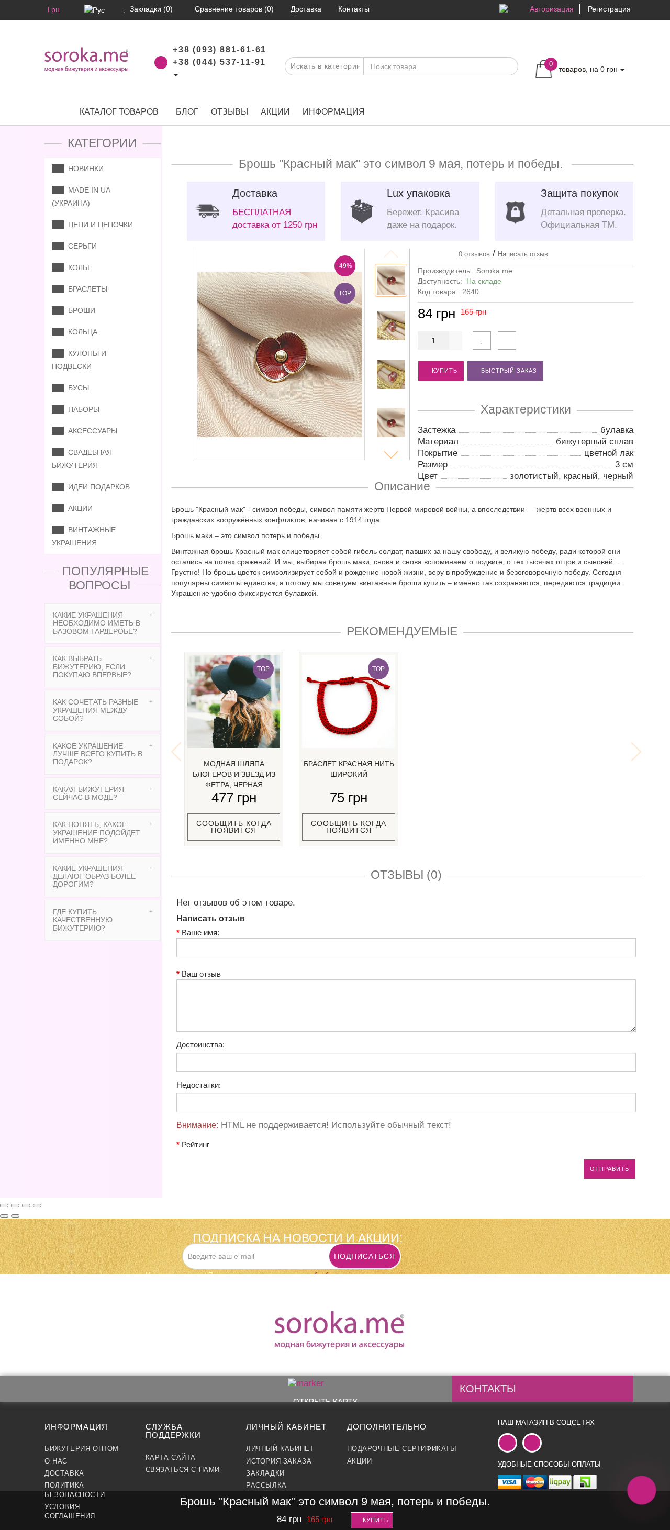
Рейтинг (195, 1144)
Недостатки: (198, 1084)
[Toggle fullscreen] (26, 1205)
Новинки (84, 168)
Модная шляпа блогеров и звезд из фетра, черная (234, 774)
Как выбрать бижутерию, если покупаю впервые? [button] (92, 666)
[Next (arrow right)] (15, 1216)
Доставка (64, 1473)
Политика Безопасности (74, 1490)
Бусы (76, 388)
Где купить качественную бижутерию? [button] (83, 920)
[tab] (102, 623)
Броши (79, 310)
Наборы (81, 409)
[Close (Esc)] (4, 1205)
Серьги (80, 246)
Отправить (609, 1169)
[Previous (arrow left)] (4, 1216)
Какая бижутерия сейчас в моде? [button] (88, 793)
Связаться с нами (183, 1469)
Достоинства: (200, 1044)
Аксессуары (90, 431)
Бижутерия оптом (81, 1449)
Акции (275, 111)
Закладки (265, 1473)
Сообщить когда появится (234, 826)
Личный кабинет (280, 1449)
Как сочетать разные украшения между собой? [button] (95, 710)
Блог (187, 111)
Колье (78, 267)
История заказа (278, 1461)
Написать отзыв (523, 254)
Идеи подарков (97, 487)
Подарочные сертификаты (402, 1449)
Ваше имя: (200, 932)
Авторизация (552, 9)
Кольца (80, 332)
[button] (391, 455)
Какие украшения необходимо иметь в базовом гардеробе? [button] (96, 623)
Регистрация (609, 9)
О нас (56, 1461)
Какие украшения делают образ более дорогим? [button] (94, 876)
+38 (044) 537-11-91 (219, 62)
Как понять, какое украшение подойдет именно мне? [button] (96, 832)
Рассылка (266, 1485)
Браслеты (85, 289)
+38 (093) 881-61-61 (219, 49)
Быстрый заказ (508, 370)
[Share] (15, 1205)
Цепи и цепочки (98, 224)
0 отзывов (472, 254)
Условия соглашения (69, 1511)
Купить (443, 370)
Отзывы (229, 111)
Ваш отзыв (201, 973)
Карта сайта (171, 1457)
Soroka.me (494, 270)
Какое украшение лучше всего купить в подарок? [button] (97, 754)
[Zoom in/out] (37, 1205)
